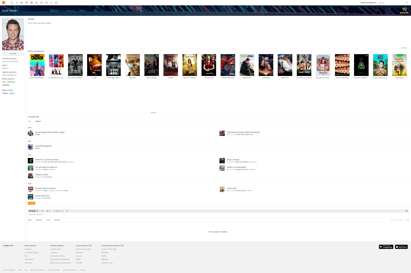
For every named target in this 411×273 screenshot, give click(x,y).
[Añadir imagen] (57, 211)
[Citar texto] (47, 211)
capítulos (252, 162)
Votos (48, 220)
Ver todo (31, 203)
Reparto (38, 121)
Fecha (30, 220)
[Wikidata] (6, 86)
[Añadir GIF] (60, 211)
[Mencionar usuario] (67, 211)
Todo (29, 121)
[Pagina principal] (4, 4)
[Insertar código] (50, 211)
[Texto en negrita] (37, 211)
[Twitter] (12, 94)
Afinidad (57, 220)
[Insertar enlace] (54, 211)
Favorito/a (13, 53)
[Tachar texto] (42, 211)
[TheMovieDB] (11, 83)
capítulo (70, 162)
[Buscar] (406, 2)
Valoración (39, 220)
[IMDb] (4, 83)
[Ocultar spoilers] (32, 211)
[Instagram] (5, 94)
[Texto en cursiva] (40, 211)
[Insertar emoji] (62, 211)
